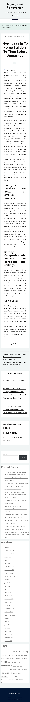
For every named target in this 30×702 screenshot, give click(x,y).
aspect (6, 651)
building (24, 651)
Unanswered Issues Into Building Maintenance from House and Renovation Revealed (15, 410)
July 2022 (7, 583)
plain (21, 666)
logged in (14, 437)
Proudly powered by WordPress (14, 697)
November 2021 (9, 608)
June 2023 (7, 563)
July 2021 (7, 621)
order (18, 666)
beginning (10, 651)
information (14, 662)
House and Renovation (15, 6)
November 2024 (9, 550)
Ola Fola (10, 36)
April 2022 (8, 592)
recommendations (19, 669)
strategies (8, 679)
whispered (26, 679)
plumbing (4, 669)
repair (15, 673)
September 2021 (10, 615)
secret (15, 677)
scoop (12, 676)
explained (3, 658)
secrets (20, 677)
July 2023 (7, 560)
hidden (25, 658)
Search (5, 454)
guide (22, 658)
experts (26, 655)
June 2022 (7, 586)
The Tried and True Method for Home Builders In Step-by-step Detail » (14, 363)
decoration (5, 655)
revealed (4, 676)
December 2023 (9, 554)
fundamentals (17, 658)
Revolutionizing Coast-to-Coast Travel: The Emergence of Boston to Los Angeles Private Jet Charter (17, 486)
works (2, 682)
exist (22, 655)
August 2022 (8, 579)
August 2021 (8, 618)
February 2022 (9, 599)
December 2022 (9, 567)
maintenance (6, 665)
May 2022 (7, 589)
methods (14, 666)
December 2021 (9, 605)
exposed (8, 658)
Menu (15, 21)
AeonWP (20, 699)
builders (15, 344)
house (4, 661)
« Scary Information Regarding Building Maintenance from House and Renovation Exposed (15, 356)
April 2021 (8, 631)
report (20, 673)
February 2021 (9, 638)
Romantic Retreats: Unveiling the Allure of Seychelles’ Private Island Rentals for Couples (15, 494)
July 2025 (7, 547)
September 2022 (10, 576)
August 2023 (8, 557)
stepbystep (3, 679)
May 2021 (7, 628)
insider (18, 662)
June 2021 (7, 625)
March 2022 (8, 596)
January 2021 (8, 641)
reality (10, 669)
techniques (18, 679)
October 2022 (9, 573)
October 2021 (9, 612)
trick (22, 679)
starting (24, 676)
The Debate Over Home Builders (15, 380)
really (14, 669)
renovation (6, 672)
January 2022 (8, 602)
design (14, 655)
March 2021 (8, 634)
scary (9, 676)
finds (12, 658)
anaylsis (2, 651)
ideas (20, 344)
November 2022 (9, 570)
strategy (13, 679)
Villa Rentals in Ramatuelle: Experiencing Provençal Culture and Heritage (16, 508)
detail (18, 655)
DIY (15, 63)
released (26, 669)
